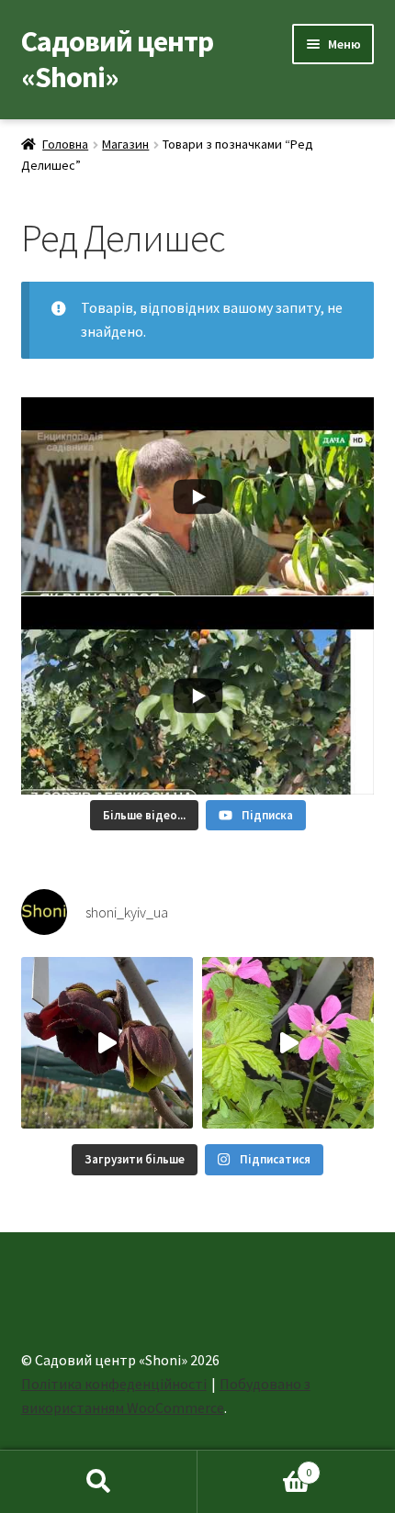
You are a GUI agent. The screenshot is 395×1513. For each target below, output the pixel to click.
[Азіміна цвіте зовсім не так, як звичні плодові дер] (107, 1043)
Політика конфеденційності (114, 1383)
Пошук (99, 1482)
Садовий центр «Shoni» (117, 59)
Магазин (125, 144)
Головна (65, 144)
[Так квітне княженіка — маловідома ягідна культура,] (288, 1043)
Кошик (254, 1465)
